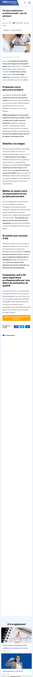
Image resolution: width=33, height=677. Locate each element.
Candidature (6, 30)
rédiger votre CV (8, 74)
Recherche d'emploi (16, 30)
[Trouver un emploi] (25, 2)
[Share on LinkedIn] (27, 326)
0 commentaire (18, 23)
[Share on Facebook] (16, 326)
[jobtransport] (12, 3)
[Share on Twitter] (21, 326)
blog (14, 215)
